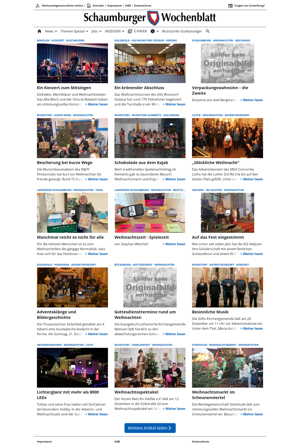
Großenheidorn (49, 345)
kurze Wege (63, 115)
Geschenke (242, 40)
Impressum (114, 5)
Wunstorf (45, 115)
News (49, 31)
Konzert (58, 40)
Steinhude (200, 345)
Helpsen (198, 190)
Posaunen (62, 264)
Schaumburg (202, 40)
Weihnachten (223, 40)
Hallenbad (171, 115)
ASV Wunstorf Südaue (148, 40)
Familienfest (141, 345)
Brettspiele (181, 190)
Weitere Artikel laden (150, 428)
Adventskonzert (237, 115)
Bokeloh (43, 40)
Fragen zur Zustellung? (246, 5)
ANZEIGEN (113, 31)
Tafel (99, 190)
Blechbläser (75, 40)
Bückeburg (122, 264)
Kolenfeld (122, 40)
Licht (89, 345)
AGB (128, 5)
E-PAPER (137, 31)
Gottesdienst (143, 264)
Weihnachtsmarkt (223, 345)
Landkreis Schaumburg (54, 190)
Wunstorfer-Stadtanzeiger (182, 31)
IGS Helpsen (214, 190)
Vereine (171, 40)
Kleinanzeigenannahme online (59, 5)
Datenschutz (142, 5)
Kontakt (95, 5)
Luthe (196, 115)
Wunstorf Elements (147, 115)
